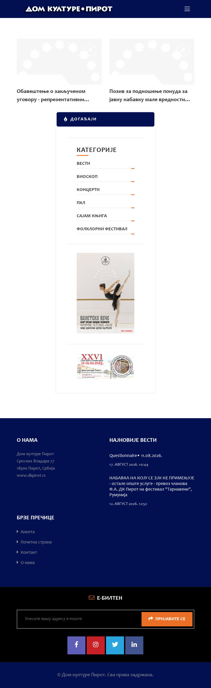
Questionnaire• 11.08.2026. (135, 456)
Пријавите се (170, 619)
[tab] (105, 119)
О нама (27, 563)
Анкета (27, 532)
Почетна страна (36, 542)
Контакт (28, 552)
